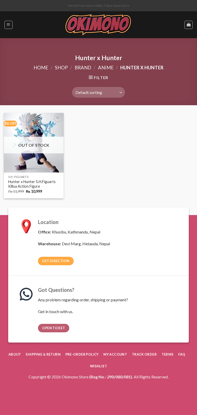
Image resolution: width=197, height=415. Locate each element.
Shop (61, 67)
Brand (83, 67)
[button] (8, 25)
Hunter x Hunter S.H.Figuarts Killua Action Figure (32, 184)
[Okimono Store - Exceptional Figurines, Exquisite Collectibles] (98, 25)
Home (41, 67)
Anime (106, 67)
